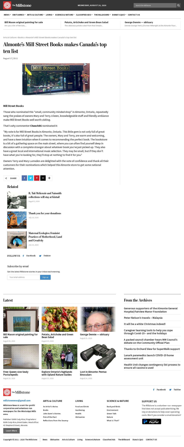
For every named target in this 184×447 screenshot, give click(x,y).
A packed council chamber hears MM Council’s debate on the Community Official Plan (150, 341)
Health (78, 413)
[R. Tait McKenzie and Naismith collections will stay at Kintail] (17, 200)
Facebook (31, 255)
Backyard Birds (113, 406)
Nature (110, 417)
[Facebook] (24, 178)
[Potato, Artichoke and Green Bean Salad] (59, 319)
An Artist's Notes (50, 406)
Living (79, 401)
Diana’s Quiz (138, 439)
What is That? (113, 420)
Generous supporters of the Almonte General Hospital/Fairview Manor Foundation (151, 309)
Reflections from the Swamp (55, 420)
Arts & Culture (9, 37)
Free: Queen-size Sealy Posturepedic (15, 373)
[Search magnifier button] (178, 5)
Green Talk (111, 413)
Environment (112, 410)
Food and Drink (82, 406)
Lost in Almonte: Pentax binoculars (93, 373)
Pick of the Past (50, 417)
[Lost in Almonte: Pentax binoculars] (98, 356)
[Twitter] (30, 178)
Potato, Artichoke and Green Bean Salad (86, 22)
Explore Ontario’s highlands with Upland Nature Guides (57, 373)
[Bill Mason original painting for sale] (21, 319)
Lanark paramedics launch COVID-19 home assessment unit (149, 356)
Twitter (47, 255)
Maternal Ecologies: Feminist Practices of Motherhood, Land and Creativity (45, 236)
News (45, 439)
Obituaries (80, 417)
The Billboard (124, 439)
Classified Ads (109, 439)
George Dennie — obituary (139, 22)
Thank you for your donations (45, 213)
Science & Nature (118, 401)
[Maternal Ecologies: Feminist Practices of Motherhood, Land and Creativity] (17, 240)
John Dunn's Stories (52, 413)
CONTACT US (151, 439)
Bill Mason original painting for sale (24, 22)
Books (21, 37)
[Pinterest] (36, 178)
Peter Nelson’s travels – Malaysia (143, 317)
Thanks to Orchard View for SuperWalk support (152, 349)
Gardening (80, 410)
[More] (49, 178)
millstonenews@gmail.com (16, 400)
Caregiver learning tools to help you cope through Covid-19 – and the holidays (148, 331)
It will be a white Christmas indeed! (145, 324)
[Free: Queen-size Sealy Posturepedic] (21, 356)
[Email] (43, 178)
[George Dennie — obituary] (98, 319)
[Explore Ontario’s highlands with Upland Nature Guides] (59, 356)
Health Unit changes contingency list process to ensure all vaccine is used (152, 366)
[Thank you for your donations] (17, 220)
